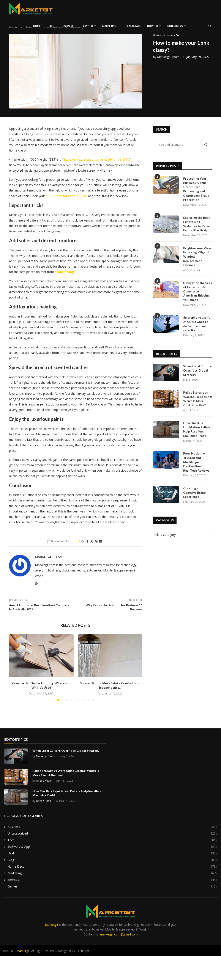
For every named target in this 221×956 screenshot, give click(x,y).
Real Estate (133, 25)
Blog (112, 860)
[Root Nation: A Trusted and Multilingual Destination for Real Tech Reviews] (166, 460)
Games (112, 886)
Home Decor (112, 866)
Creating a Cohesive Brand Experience (194, 492)
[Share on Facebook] (87, 541)
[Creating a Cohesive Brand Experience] (166, 494)
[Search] (210, 26)
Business (68, 25)
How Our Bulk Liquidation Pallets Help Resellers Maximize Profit (197, 429)
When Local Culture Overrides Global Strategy (197, 370)
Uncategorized (112, 833)
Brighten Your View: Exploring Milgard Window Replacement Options (197, 256)
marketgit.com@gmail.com (119, 934)
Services (112, 880)
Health (112, 853)
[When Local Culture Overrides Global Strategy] (166, 372)
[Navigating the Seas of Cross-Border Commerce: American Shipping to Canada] (166, 289)
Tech (50, 25)
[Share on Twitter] (91, 541)
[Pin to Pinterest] (96, 541)
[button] (15, 667)
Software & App (112, 846)
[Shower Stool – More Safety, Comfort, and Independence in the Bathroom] (110, 655)
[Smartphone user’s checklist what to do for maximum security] (166, 324)
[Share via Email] (100, 541)
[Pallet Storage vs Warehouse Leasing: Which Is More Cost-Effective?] (166, 399)
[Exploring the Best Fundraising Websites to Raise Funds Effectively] (166, 224)
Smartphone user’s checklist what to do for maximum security (196, 324)
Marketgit (51, 924)
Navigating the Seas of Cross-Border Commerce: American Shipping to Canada (197, 291)
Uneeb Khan (43, 780)
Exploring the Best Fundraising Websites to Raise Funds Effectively (196, 224)
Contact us (175, 25)
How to (152, 25)
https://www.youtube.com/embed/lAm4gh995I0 (97, 159)
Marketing (109, 25)
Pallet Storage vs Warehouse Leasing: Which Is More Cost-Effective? (197, 399)
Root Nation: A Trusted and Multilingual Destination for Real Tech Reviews (196, 462)
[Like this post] (82, 541)
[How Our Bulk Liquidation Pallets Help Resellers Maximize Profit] (166, 429)
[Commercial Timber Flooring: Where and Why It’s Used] (41, 655)
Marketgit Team (168, 57)
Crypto (88, 25)
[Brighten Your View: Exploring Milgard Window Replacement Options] (166, 254)
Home (37, 25)
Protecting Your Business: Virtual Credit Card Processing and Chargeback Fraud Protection (196, 189)
